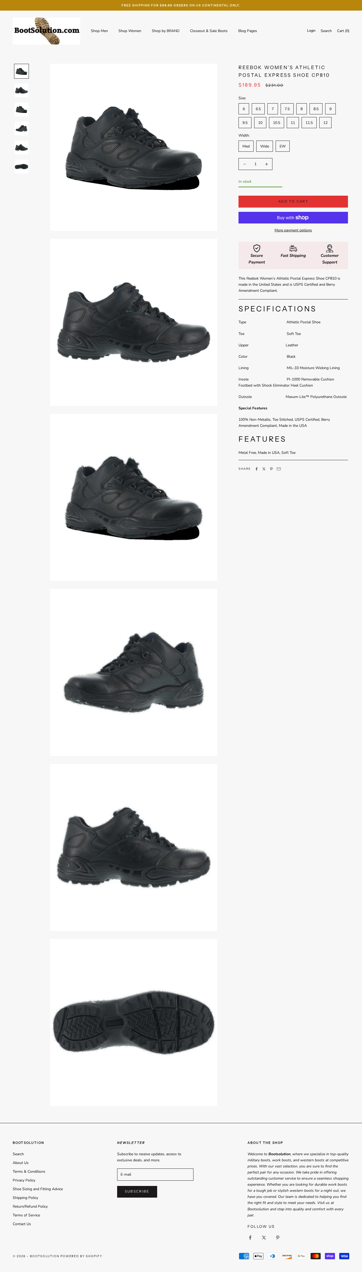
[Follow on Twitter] (264, 1237)
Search (18, 1154)
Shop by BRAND (165, 30)
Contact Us (22, 1223)
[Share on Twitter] (264, 469)
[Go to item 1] (21, 71)
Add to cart (293, 201)
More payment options (293, 230)
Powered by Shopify (81, 1256)
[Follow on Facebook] (250, 1237)
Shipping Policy (25, 1197)
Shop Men (99, 30)
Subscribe (137, 1191)
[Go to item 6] (21, 166)
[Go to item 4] (21, 128)
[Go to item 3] (21, 109)
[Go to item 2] (21, 90)
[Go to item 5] (21, 147)
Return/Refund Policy (30, 1206)
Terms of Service (26, 1215)
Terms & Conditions (29, 1171)
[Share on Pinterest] (271, 469)
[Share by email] (279, 469)
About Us (21, 1162)
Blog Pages (247, 30)
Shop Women (129, 30)
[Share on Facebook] (256, 469)
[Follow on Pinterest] (277, 1237)
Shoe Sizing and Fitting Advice (38, 1189)
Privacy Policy (24, 1180)
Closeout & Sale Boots (209, 30)
